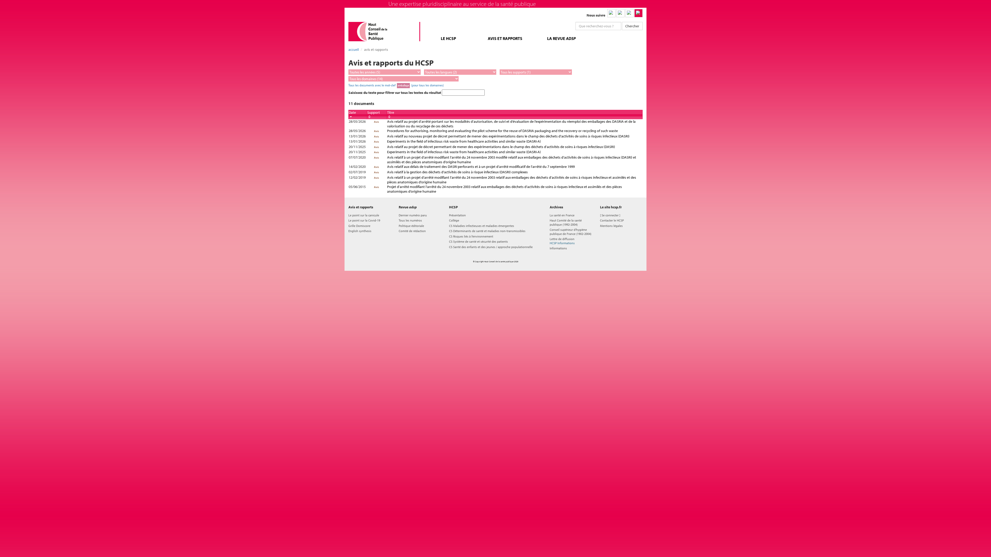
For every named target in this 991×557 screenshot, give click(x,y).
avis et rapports (505, 38)
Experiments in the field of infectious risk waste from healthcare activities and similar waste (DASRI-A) (464, 141)
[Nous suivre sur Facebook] (629, 13)
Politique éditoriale (411, 226)
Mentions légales (611, 226)
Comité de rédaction (412, 231)
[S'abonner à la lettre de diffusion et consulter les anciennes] (638, 13)
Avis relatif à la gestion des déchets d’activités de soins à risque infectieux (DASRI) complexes (457, 172)
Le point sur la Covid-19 (364, 220)
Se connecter (610, 215)
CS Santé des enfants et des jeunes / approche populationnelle (491, 247)
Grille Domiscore (359, 226)
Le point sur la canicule (363, 215)
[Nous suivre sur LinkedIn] (611, 13)
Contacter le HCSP (612, 220)
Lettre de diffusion (562, 241)
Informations (558, 248)
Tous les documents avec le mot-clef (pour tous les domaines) (396, 85)
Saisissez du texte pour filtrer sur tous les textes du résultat (395, 92)
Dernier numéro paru (413, 215)
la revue (561, 38)
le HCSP (448, 38)
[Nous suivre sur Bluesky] (620, 13)
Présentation (457, 215)
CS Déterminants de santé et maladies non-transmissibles (487, 231)
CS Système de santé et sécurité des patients (478, 241)
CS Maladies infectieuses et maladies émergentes (481, 226)
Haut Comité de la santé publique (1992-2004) (566, 222)
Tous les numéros (410, 220)
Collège (454, 220)
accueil (353, 49)
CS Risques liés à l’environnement (471, 236)
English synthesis (359, 231)
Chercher (632, 26)
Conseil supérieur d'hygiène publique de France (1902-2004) (570, 231)
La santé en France (562, 215)
